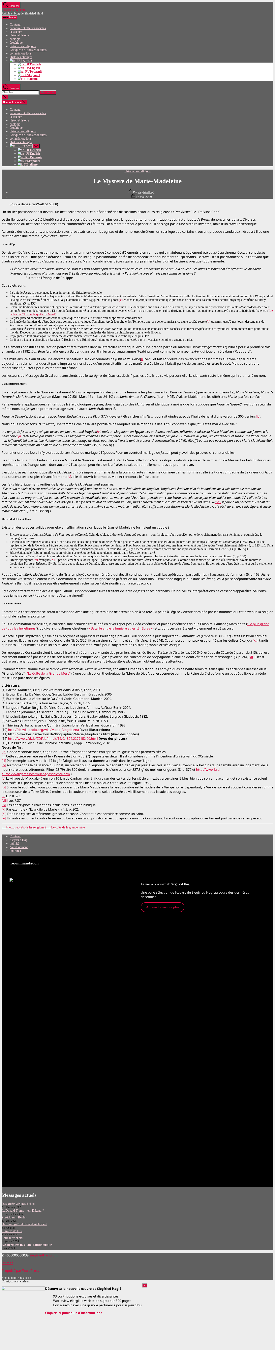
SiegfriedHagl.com (14, 9)
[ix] (35, 560)
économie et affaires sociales (28, 28)
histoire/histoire (19, 35)
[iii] (4, 760)
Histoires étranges (21, 57)
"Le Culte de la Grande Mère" (49, 673)
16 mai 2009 (144, 197)
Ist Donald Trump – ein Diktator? (23, 1210)
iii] (143, 359)
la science (16, 31)
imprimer (15, 850)
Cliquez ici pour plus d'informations (73, 1313)
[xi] (250, 657)
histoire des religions (23, 46)
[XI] (255, 640)
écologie (15, 39)
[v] (98, 431)
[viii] (218, 502)
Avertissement (19, 847)
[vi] (19, 436)
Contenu (15, 24)
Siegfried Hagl (19, 840)
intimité (14, 843)
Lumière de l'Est (12, 1231)
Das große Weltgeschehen (18, 1203)
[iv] (258, 416)
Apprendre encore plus (162, 907)
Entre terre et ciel (12, 1238)
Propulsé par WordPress (20, 1270)
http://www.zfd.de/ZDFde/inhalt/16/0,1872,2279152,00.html (53, 738)
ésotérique (16, 42)
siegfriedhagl (146, 192)
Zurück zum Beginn (14, 1217)
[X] (53, 560)
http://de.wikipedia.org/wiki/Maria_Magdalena (43, 729)
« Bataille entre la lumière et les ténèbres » (120, 628)
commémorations (20, 53)
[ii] (208, 321)
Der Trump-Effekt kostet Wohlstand (24, 1224)
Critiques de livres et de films (28, 49)
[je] (120, 299)
